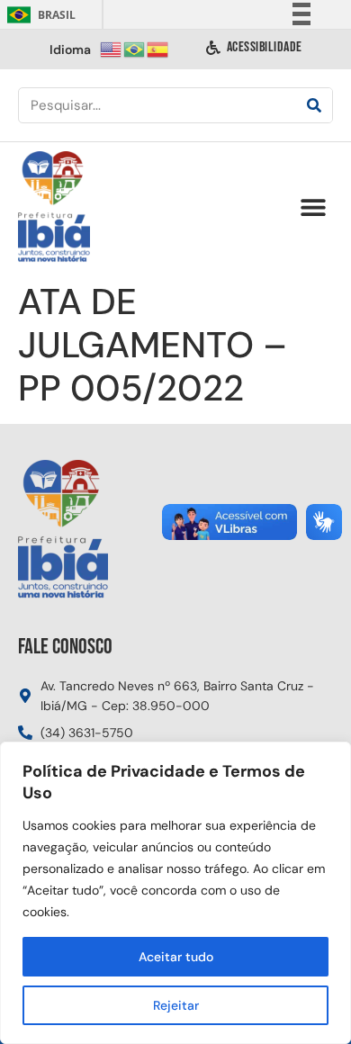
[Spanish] (158, 48)
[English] (111, 48)
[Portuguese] (135, 48)
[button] (312, 207)
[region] (175, 893)
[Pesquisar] (314, 105)
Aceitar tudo (176, 957)
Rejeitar (176, 1005)
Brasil (38, 14)
